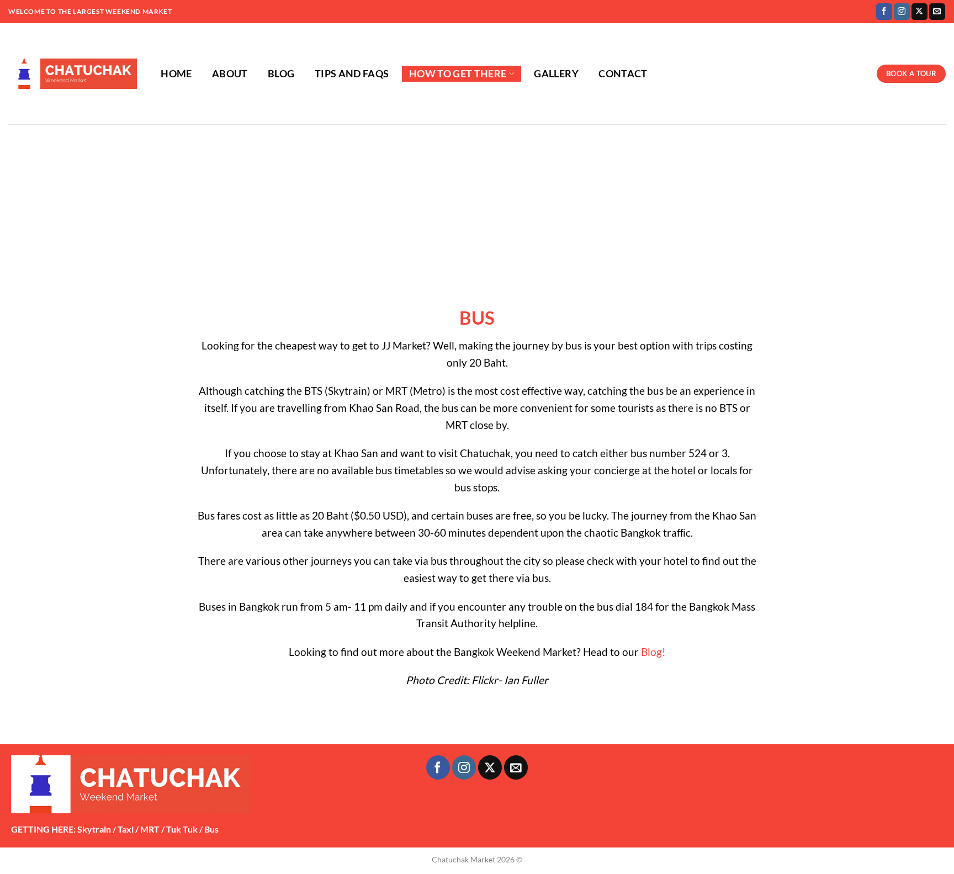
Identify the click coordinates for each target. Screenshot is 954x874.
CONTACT (622, 74)
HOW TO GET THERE (458, 74)
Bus (211, 829)
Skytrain (94, 829)
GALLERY (556, 74)
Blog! (653, 651)
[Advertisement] (477, 207)
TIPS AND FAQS (352, 74)
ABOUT (230, 74)
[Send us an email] (937, 11)
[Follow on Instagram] (902, 11)
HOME (176, 74)
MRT (150, 829)
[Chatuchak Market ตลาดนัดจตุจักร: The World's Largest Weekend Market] (72, 74)
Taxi (126, 829)
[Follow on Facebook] (884, 11)
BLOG (281, 74)
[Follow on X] (919, 11)
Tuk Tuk (182, 829)
